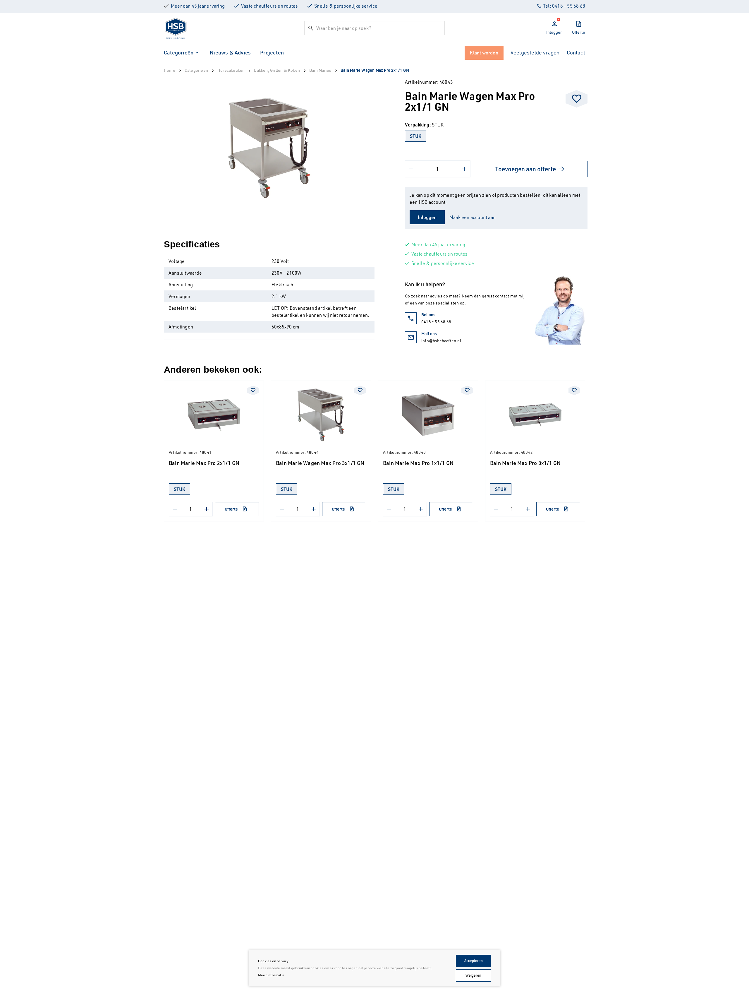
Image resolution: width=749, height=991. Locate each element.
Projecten (272, 52)
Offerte (231, 508)
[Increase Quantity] (464, 169)
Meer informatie (271, 975)
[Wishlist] (576, 99)
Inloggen (427, 217)
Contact (576, 52)
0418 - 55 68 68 (436, 321)
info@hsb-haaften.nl (441, 340)
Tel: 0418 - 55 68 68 (564, 6)
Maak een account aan (472, 217)
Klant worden (484, 53)
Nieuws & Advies (230, 52)
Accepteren (473, 961)
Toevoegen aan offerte (525, 169)
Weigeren (473, 975)
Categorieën (178, 52)
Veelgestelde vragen (535, 52)
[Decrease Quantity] (411, 169)
